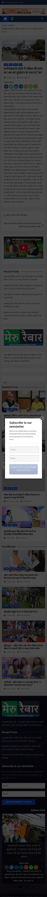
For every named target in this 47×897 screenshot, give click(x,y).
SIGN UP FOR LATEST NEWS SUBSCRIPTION (23, 469)
